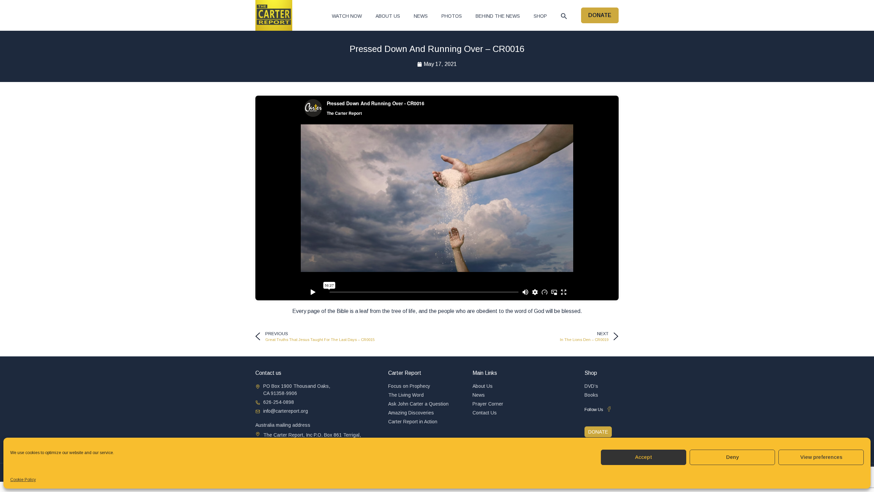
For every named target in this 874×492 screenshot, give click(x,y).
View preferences (821, 457)
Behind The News (498, 16)
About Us (388, 16)
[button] (564, 16)
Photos (451, 16)
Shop (540, 16)
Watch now (347, 16)
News (421, 16)
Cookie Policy (23, 479)
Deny (732, 457)
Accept (643, 457)
